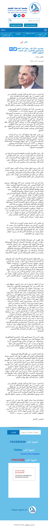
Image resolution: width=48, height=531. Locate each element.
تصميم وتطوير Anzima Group (24, 525)
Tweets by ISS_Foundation (30, 454)
